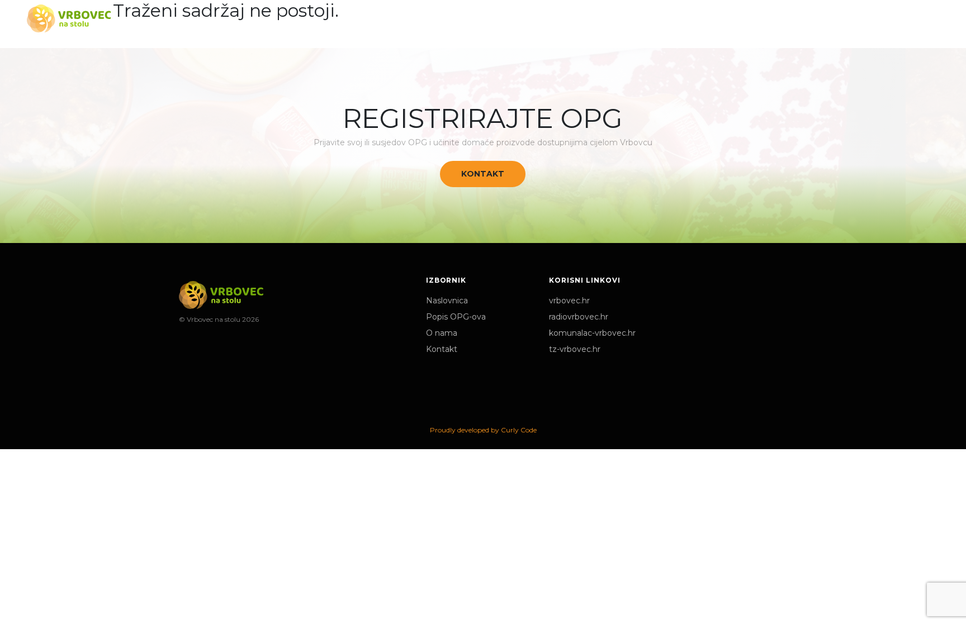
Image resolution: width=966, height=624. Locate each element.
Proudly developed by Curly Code (483, 430)
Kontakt (482, 174)
